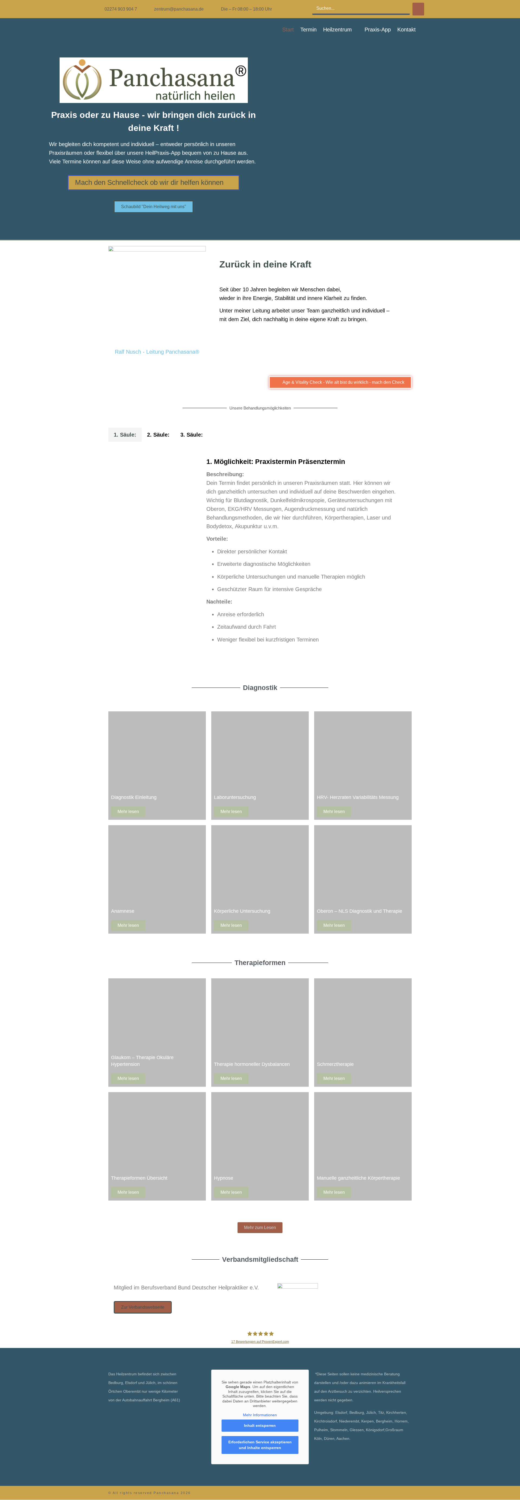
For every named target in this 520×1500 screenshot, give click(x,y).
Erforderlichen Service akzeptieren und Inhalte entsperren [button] (260, 1445)
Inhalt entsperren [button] (260, 1425)
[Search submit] (418, 9)
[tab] (125, 435)
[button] (340, 30)
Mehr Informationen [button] (260, 1415)
